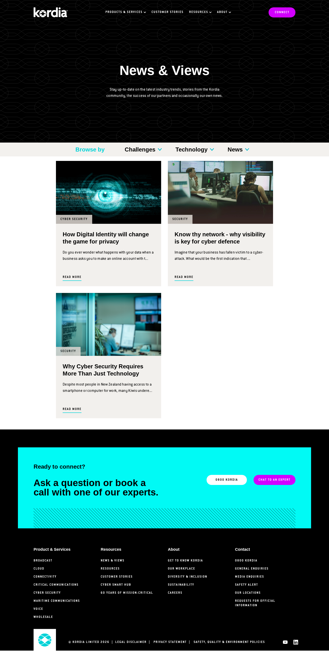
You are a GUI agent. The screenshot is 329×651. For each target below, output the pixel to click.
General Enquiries (252, 568)
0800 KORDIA (227, 480)
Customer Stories (168, 12)
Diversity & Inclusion (187, 576)
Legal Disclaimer (133, 642)
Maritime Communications (57, 601)
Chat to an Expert (274, 480)
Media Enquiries (249, 576)
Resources (110, 568)
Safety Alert (246, 585)
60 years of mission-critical (127, 593)
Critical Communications (56, 585)
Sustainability (181, 585)
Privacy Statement (173, 642)
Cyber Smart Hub (116, 585)
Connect (282, 12)
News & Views (112, 560)
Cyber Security (47, 593)
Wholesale (43, 617)
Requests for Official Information (255, 603)
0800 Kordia (246, 560)
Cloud (39, 568)
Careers (175, 593)
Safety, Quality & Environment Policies (229, 642)
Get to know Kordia (185, 560)
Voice (38, 609)
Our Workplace (181, 568)
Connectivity (45, 576)
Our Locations (248, 593)
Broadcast (43, 560)
